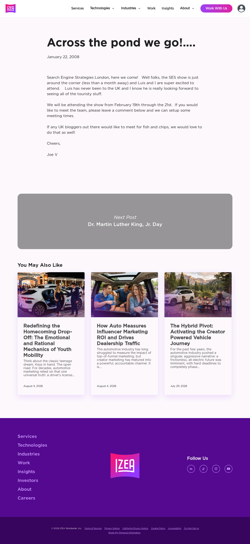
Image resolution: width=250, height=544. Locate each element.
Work (24, 463)
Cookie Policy (158, 528)
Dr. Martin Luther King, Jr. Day (125, 221)
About (24, 489)
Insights (26, 472)
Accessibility (174, 528)
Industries (29, 454)
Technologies (32, 445)
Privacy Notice (112, 528)
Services (27, 436)
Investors (28, 480)
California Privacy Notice (135, 528)
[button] (102, 8)
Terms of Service (93, 528)
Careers (26, 498)
